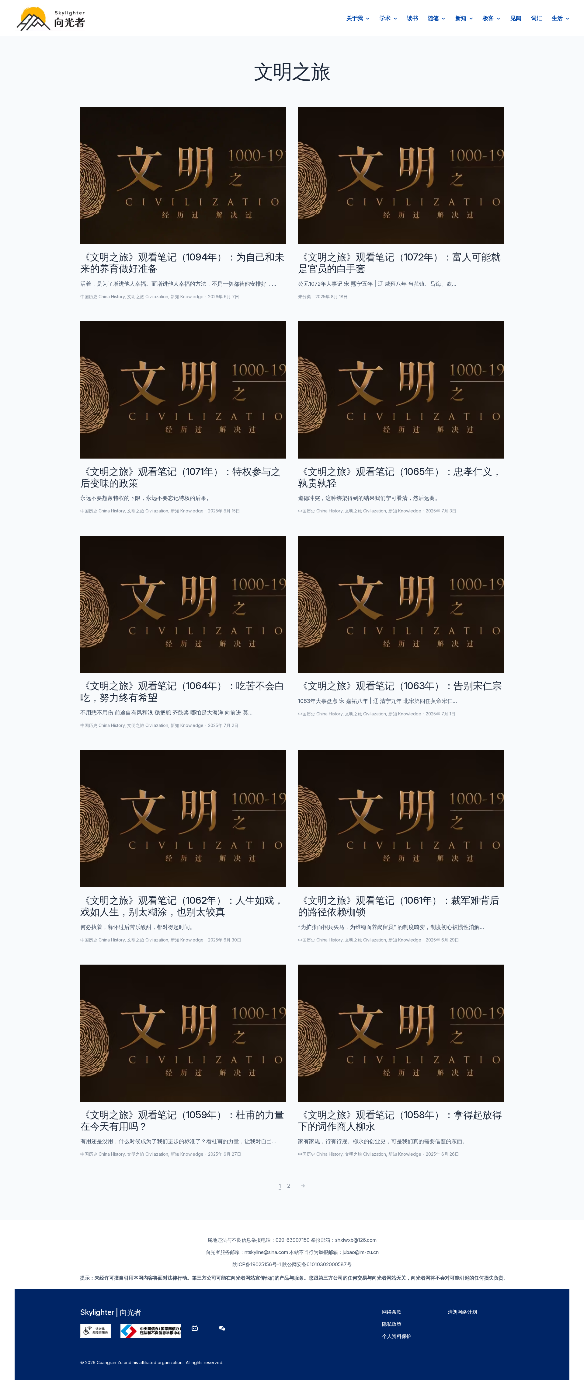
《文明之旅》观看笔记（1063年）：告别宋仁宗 (400, 686)
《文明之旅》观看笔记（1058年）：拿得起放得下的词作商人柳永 (400, 1120)
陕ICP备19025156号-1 (256, 1264)
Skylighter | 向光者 (110, 1312)
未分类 (304, 296)
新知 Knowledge (187, 296)
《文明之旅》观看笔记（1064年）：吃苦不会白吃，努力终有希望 (182, 691)
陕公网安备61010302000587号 (317, 1264)
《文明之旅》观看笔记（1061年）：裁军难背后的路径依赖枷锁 (398, 906)
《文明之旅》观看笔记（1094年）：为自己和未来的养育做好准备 (182, 262)
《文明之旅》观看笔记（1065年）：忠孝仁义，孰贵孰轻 (400, 477)
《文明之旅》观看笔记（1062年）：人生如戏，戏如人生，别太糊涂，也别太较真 (182, 906)
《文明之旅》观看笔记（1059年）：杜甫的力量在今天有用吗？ (182, 1120)
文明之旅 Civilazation (147, 296)
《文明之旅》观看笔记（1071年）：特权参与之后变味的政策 (180, 477)
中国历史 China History (102, 296)
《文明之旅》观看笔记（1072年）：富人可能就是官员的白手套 (399, 262)
